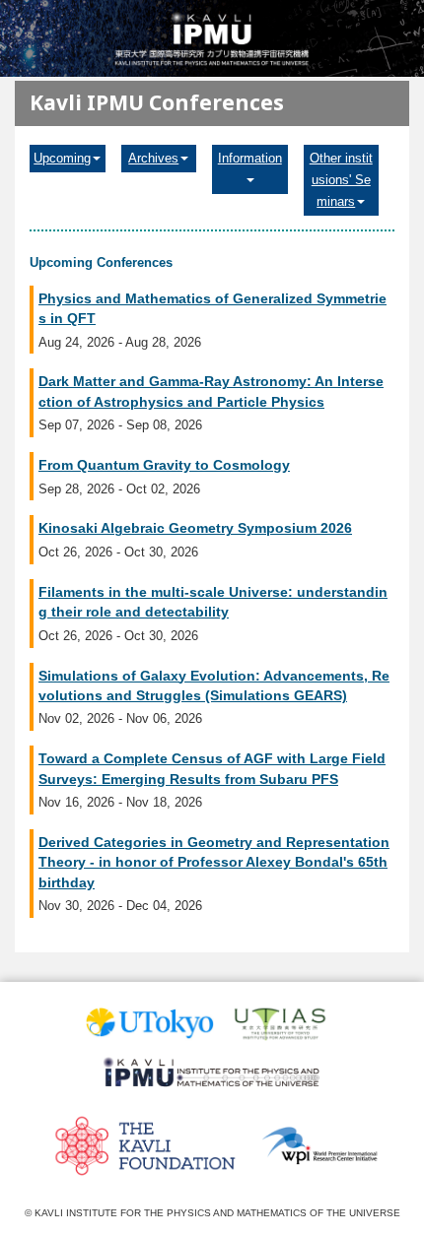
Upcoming (62, 158)
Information (250, 158)
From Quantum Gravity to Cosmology (164, 465)
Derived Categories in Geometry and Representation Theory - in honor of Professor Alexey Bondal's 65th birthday (213, 862)
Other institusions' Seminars (341, 180)
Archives (153, 158)
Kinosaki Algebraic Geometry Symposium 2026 (195, 528)
